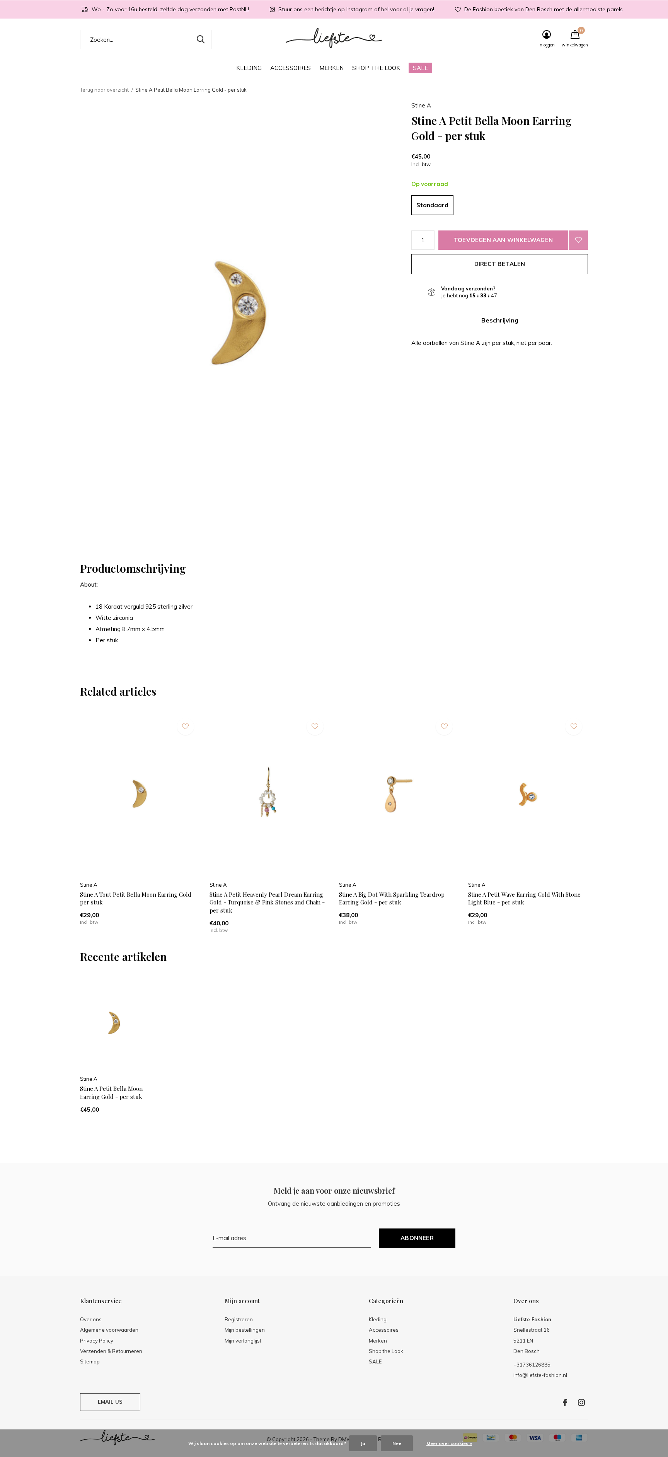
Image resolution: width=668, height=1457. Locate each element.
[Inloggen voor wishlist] (578, 240)
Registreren (239, 1319)
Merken (331, 68)
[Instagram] (581, 1402)
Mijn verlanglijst (243, 1341)
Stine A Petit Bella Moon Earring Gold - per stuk (111, 1092)
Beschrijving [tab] (499, 320)
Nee (396, 1443)
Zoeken (200, 39)
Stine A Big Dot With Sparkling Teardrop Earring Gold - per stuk (392, 898)
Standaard (432, 205)
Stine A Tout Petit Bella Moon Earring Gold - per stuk (138, 898)
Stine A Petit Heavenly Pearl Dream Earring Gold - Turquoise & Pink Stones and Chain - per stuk (267, 902)
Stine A (421, 105)
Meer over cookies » (449, 1443)
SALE (420, 68)
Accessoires (290, 68)
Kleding (249, 68)
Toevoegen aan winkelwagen (503, 240)
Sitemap (90, 1361)
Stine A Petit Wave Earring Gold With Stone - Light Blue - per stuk (526, 898)
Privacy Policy (96, 1341)
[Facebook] (565, 1402)
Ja (363, 1443)
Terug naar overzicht (104, 90)
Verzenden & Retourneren (111, 1351)
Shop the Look (376, 68)
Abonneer (417, 1238)
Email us (110, 1402)
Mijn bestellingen (245, 1330)
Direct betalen (499, 264)
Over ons (91, 1319)
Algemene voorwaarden (109, 1330)
